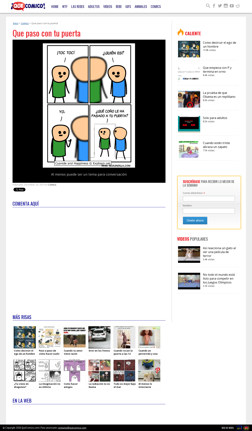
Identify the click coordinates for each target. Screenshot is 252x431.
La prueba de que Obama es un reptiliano (219, 96)
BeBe (119, 6)
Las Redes (77, 6)
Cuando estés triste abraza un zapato (216, 146)
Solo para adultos (215, 119)
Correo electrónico (194, 193)
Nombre (187, 205)
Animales (141, 6)
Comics (156, 6)
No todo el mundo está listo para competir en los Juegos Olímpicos (219, 280)
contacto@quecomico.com (72, 427)
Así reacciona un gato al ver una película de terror (219, 253)
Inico (15, 23)
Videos (107, 6)
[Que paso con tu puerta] (89, 166)
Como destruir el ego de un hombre (219, 46)
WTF (65, 6)
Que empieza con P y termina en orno (217, 71)
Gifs (128, 6)
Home (54, 6)
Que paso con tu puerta (47, 33)
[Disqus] (89, 258)
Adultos (94, 6)
